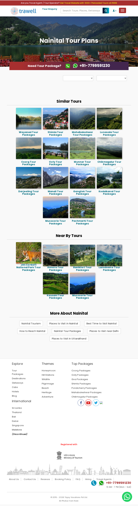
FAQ (78, 479)
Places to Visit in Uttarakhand (69, 338)
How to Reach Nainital (32, 331)
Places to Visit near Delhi (104, 331)
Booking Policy (63, 479)
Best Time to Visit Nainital (102, 323)
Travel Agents (104, 479)
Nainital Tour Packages (67, 331)
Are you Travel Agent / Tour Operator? (40, 3)
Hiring (88, 479)
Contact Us (30, 479)
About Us (14, 479)
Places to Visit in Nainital (63, 323)
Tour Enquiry (49, 9)
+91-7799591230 (118, 483)
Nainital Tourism (31, 323)
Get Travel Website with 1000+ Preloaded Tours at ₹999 (88, 3)
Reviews (45, 479)
